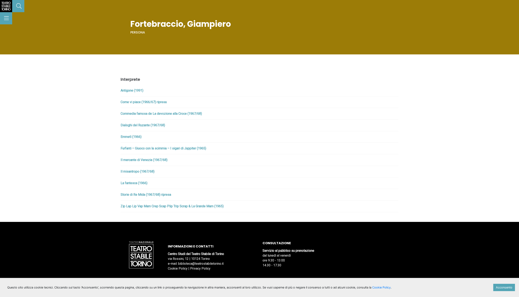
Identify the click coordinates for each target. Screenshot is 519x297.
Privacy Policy (200, 268)
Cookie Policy (178, 268)
